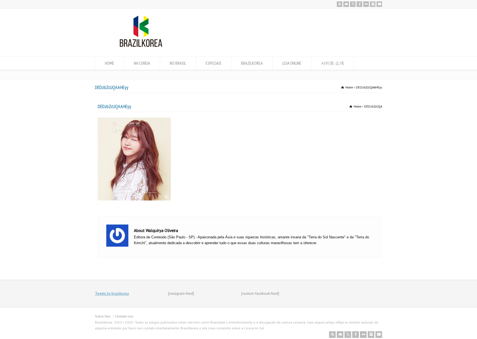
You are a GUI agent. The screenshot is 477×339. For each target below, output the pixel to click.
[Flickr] (366, 4)
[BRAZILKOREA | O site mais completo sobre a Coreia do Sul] (141, 45)
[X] (353, 4)
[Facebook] (359, 4)
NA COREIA (142, 63)
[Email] (346, 4)
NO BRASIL (178, 63)
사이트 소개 (332, 63)
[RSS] (339, 4)
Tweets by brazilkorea (112, 293)
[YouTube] (379, 4)
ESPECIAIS (213, 63)
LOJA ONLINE (291, 63)
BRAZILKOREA (252, 63)
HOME (109, 63)
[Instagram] (372, 4)
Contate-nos (124, 316)
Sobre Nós (102, 316)
